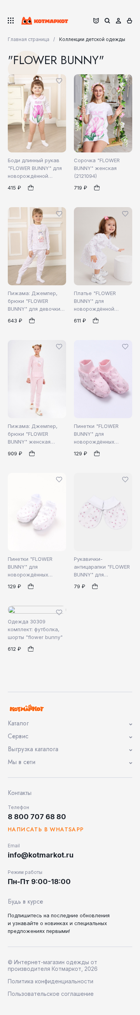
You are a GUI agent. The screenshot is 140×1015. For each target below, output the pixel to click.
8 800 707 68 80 (37, 817)
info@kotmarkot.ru (41, 855)
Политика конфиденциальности (50, 981)
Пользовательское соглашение (51, 993)
